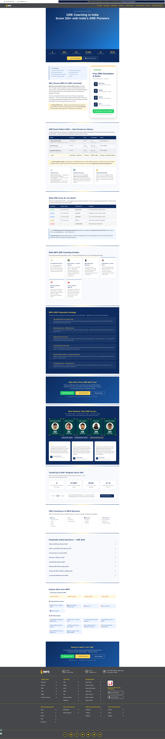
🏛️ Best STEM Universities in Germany (56, 626)
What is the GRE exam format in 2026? (58, 544)
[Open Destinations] (117, 5)
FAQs (71, 76)
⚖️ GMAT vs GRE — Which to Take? (73, 620)
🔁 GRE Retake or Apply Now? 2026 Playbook (56, 620)
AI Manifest (42, 727)
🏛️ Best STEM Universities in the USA (107, 620)
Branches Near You (74, 74)
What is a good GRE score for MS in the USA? (60, 548)
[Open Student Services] (134, 5)
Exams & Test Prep (80, 11)
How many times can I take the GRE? (58, 553)
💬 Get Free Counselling (74, 58)
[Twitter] (82, 735)
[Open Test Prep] (102, 5)
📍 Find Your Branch (98, 393)
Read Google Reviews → (107, 495)
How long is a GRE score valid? (56, 557)
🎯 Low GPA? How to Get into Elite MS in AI (56, 631)
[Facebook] (71, 735)
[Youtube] (88, 735)
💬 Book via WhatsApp (67, 392)
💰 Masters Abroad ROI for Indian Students (107, 626)
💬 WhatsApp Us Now (67, 656)
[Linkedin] (94, 735)
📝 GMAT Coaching (88, 596)
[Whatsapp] (65, 735)
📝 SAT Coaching (105, 596)
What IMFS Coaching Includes (58, 76)
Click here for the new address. (129, 1)
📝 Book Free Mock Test (90, 58)
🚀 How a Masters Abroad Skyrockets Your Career (89, 626)
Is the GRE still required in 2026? (57, 562)
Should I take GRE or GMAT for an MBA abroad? (61, 571)
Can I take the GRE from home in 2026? (58, 575)
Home (75, 11)
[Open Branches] (124, 5)
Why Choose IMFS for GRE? (58, 70)
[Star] (100, 735)
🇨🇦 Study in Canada (105, 606)
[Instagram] (77, 735)
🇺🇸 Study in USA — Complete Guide (56, 606)
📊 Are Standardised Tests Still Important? (90, 620)
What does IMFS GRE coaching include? (59, 566)
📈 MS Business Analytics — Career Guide (73, 626)
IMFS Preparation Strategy (75, 70)
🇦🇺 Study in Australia (54, 610)
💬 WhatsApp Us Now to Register (103, 111)
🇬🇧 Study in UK (87, 606)
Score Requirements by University (59, 74)
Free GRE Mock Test (74, 72)
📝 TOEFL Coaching (71, 596)
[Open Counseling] (109, 5)
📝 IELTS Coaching (54, 596)
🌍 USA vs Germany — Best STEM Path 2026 (73, 631)
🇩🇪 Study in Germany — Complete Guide (72, 606)
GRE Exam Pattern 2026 (57, 72)
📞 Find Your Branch (97, 656)
